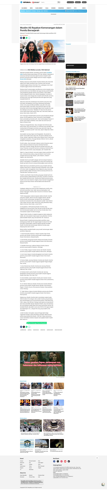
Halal (46, 8)
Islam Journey (38, 8)
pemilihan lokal (23, 329)
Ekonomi (53, 8)
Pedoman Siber (41, 475)
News (31, 8)
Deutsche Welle (70, 2)
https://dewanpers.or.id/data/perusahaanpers (30, 483)
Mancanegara (28, 24)
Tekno (30, 466)
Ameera (21, 460)
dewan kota (23, 79)
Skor (39, 460)
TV (20, 469)
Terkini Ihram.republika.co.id (72, 71)
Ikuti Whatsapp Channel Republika (37, 323)
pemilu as (29, 329)
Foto (75, 8)
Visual (30, 467)
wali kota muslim (50, 329)
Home (21, 24)
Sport (39, 464)
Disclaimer (22, 476)
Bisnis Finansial (41, 466)
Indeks (84, 8)
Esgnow (21, 467)
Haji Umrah (24, 8)
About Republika (23, 475)
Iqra (30, 462)
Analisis (30, 464)
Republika (23, 10)
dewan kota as (36, 329)
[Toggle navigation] (21, 2)
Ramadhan (31, 469)
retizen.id (84, 2)
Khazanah (22, 462)
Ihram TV (69, 8)
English (39, 467)
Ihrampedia (61, 8)
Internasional (22, 466)
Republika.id (77, 2)
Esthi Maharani (25, 35)
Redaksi (30, 475)
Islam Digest (40, 462)
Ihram (24, 24)
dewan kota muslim (58, 329)
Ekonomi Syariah (32, 460)
